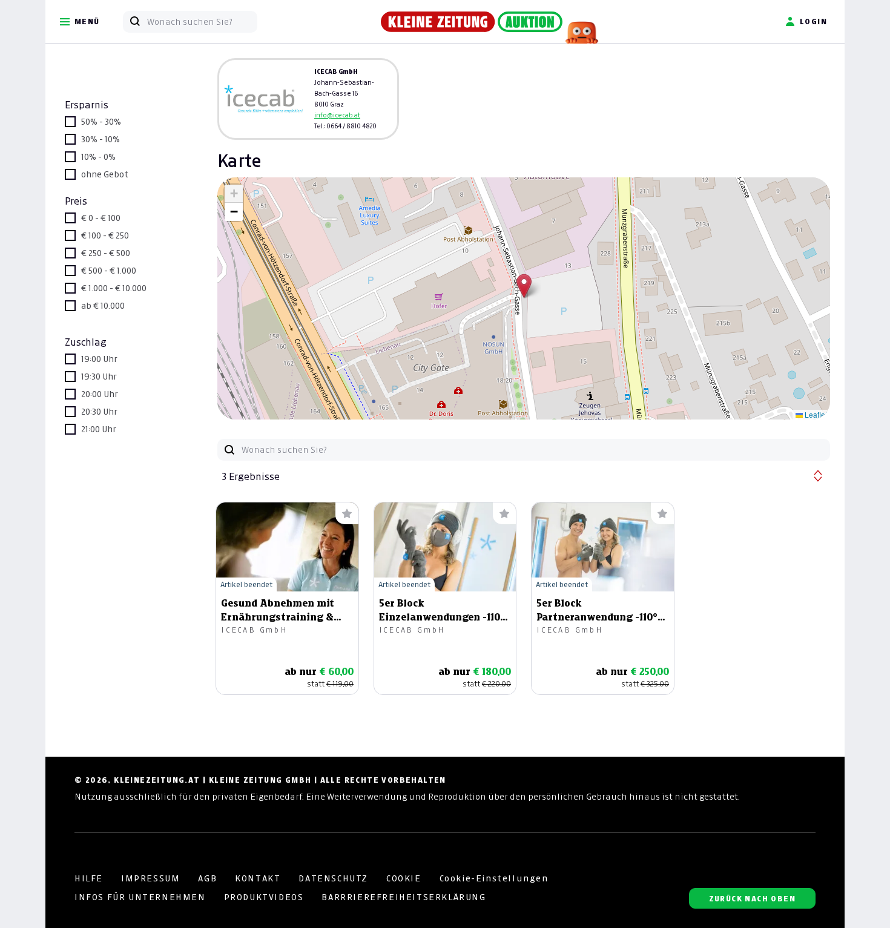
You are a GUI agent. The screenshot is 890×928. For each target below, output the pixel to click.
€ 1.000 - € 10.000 (114, 288)
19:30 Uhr (99, 376)
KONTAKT (257, 878)
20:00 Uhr (99, 394)
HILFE (88, 878)
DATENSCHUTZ (333, 878)
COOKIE (403, 878)
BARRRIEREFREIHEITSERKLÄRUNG (403, 897)
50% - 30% (101, 121)
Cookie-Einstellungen (494, 878)
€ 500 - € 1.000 (108, 270)
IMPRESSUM (150, 878)
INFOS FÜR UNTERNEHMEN (140, 897)
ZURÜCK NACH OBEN (752, 899)
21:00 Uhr (98, 429)
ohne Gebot (104, 174)
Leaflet (815, 414)
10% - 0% (98, 157)
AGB (207, 878)
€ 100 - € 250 (105, 235)
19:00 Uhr (99, 359)
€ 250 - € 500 (105, 253)
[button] (524, 286)
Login (813, 21)
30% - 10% (100, 139)
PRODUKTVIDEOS (264, 897)
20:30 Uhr (99, 411)
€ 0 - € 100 (100, 218)
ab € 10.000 (103, 305)
